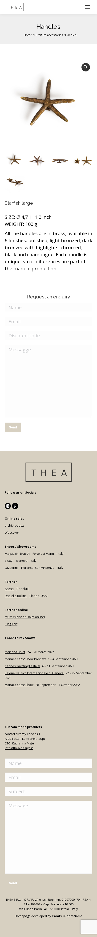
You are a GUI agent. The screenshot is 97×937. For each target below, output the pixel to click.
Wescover (12, 532)
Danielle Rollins (16, 596)
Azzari (9, 589)
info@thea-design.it (19, 748)
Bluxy (8, 560)
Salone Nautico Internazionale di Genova (34, 673)
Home (28, 35)
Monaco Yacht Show (19, 685)
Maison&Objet (15, 652)
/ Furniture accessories (48, 35)
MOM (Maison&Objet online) (25, 617)
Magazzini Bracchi (17, 553)
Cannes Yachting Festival (22, 666)
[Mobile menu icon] (87, 7)
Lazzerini (11, 567)
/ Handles (70, 35)
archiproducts (14, 525)
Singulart (11, 624)
